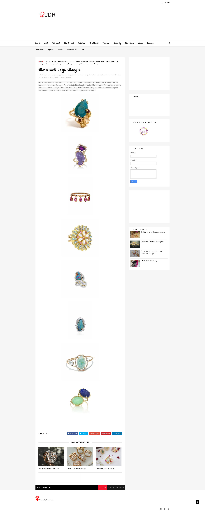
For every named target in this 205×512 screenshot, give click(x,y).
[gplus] (169, 2)
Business (39, 49)
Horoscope (72, 49)
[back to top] (197, 502)
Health (60, 49)
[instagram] (162, 2)
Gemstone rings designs (111, 75)
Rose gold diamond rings (48, 468)
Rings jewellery (74, 64)
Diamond (56, 43)
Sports (51, 49)
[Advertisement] (126, 23)
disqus (111, 487)
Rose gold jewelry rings (76, 468)
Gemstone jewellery (83, 61)
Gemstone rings (98, 61)
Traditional (94, 43)
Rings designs (51, 64)
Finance (150, 43)
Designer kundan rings (105, 468)
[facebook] (165, 2)
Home (37, 43)
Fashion (106, 43)
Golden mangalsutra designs (153, 232)
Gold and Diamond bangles (152, 242)
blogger (102, 487)
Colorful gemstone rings (53, 61)
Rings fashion (62, 64)
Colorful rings (69, 61)
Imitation (81, 43)
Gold (46, 43)
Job (82, 49)
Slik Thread (69, 43)
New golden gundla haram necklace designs (152, 252)
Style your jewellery (149, 261)
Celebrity (117, 43)
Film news (129, 43)
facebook (120, 487)
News (140, 43)
